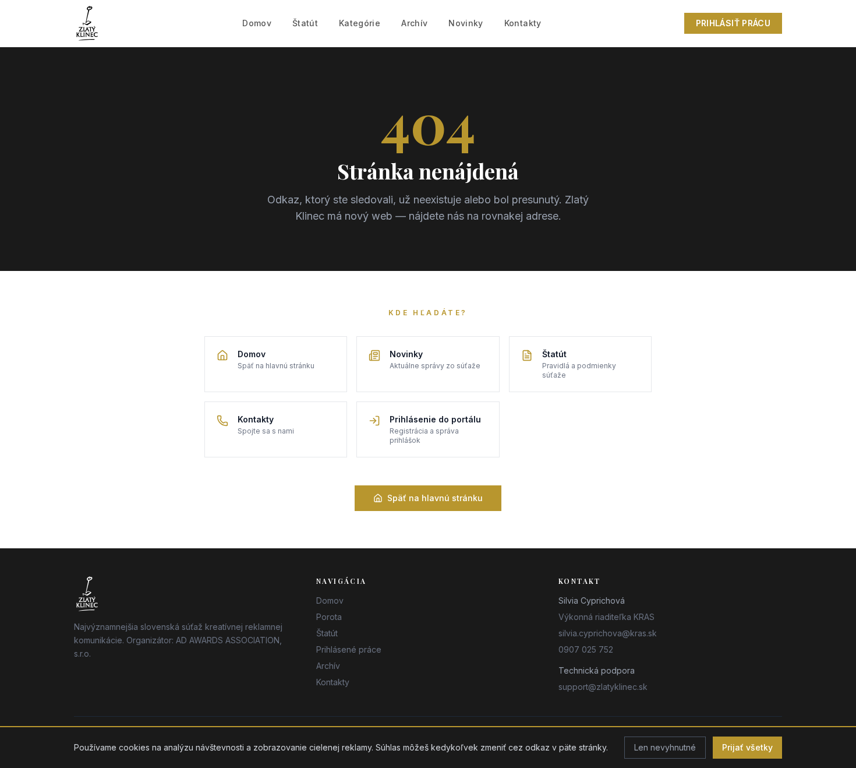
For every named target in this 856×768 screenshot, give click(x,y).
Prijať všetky (747, 747)
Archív (414, 23)
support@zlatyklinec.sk (603, 687)
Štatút (305, 23)
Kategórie (359, 23)
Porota (329, 617)
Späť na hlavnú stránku (435, 498)
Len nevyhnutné (665, 747)
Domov (256, 23)
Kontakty (523, 23)
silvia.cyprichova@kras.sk (607, 633)
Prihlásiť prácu (733, 23)
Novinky (465, 23)
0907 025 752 (585, 649)
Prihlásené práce (348, 649)
